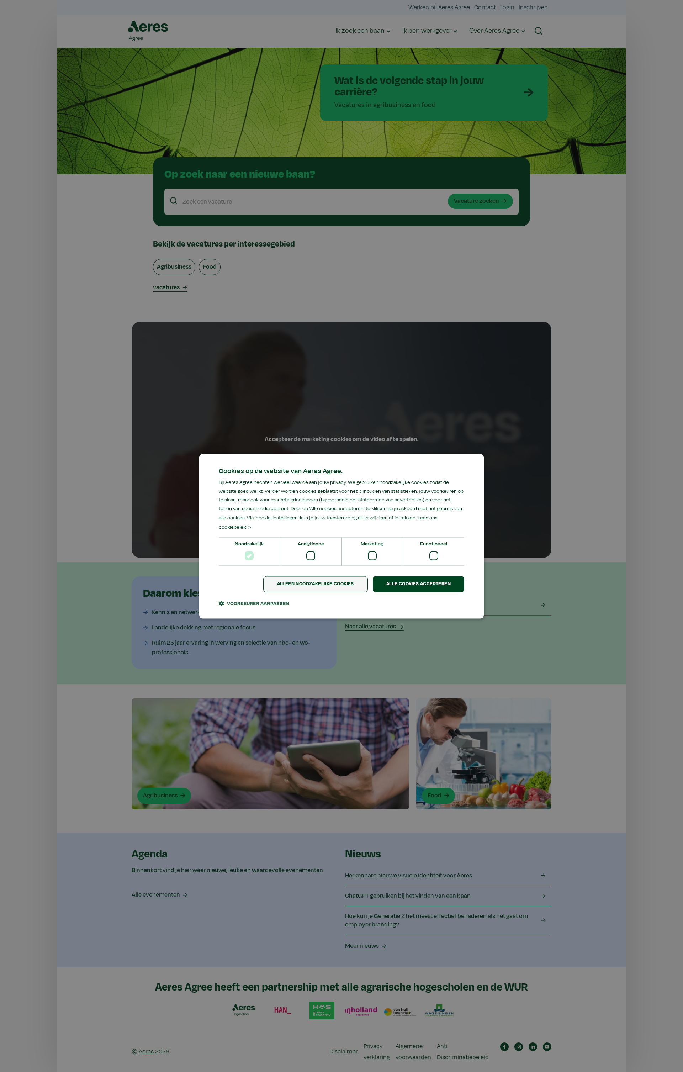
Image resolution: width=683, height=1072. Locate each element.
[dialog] (341, 536)
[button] (254, 603)
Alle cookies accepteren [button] (418, 584)
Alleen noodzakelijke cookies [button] (315, 584)
